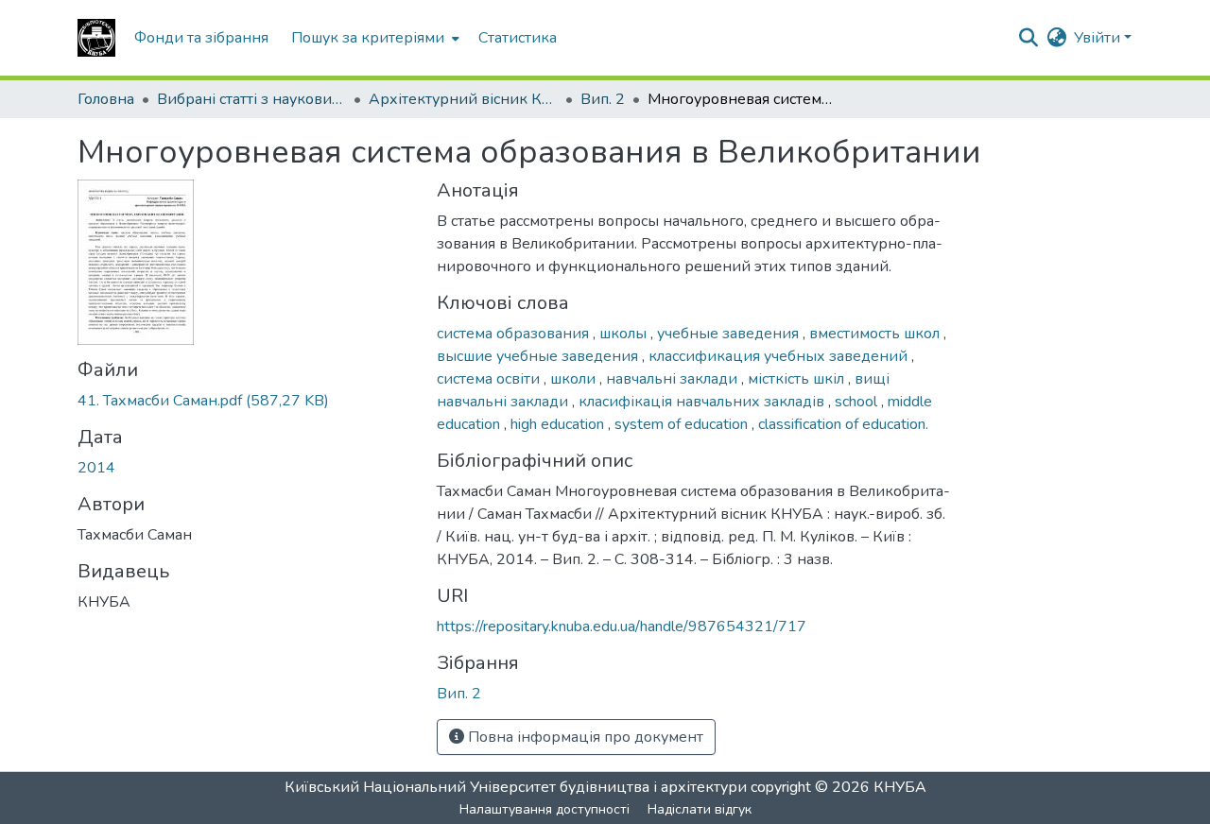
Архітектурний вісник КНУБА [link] (463, 99)
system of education (683, 424)
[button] (96, 38)
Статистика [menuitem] (517, 37)
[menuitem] (373, 38)
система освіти (490, 379)
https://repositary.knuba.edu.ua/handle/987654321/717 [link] (621, 626)
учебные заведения (730, 333)
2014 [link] (96, 467)
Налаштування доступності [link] (544, 809)
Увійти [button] (1099, 37)
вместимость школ (876, 333)
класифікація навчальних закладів (703, 401)
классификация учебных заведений (779, 356)
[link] (246, 400)
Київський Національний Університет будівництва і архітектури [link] (516, 787)
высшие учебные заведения (539, 356)
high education (559, 424)
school (858, 401)
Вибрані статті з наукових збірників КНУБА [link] (251, 99)
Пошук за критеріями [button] (367, 37)
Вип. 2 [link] (602, 99)
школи (574, 379)
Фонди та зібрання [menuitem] (201, 37)
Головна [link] (106, 99)
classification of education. (843, 424)
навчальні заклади (673, 379)
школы (624, 333)
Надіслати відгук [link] (700, 809)
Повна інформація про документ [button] (583, 737)
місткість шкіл (798, 379)
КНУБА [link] (899, 787)
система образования (515, 333)
